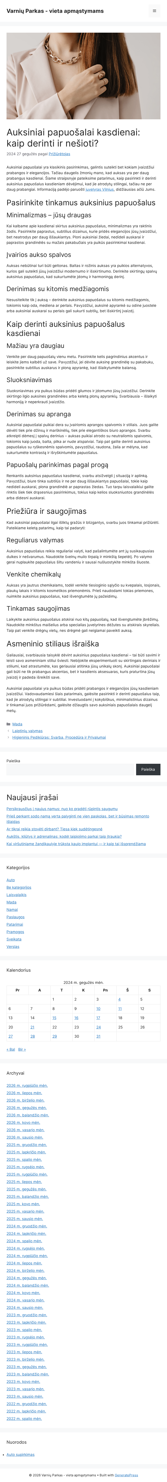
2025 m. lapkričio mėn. (26, 1152)
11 (120, 1009)
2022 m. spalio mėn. (24, 1418)
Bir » (22, 1049)
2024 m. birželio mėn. (26, 1270)
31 (98, 1036)
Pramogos (15, 932)
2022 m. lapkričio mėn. (26, 1411)
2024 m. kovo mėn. (23, 1293)
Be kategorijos (19, 887)
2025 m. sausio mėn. (25, 1219)
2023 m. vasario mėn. (26, 1389)
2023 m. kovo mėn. (23, 1381)
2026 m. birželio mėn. (26, 1100)
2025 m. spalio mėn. (24, 1159)
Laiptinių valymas (27, 731)
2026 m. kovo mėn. (23, 1122)
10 (98, 1009)
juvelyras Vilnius (100, 189)
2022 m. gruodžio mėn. (27, 1404)
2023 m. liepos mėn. (24, 1352)
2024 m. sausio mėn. (25, 1307)
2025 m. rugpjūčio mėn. (27, 1174)
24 (98, 1027)
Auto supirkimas (21, 1454)
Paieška (13, 761)
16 (76, 1018)
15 (54, 1018)
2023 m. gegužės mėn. (27, 1367)
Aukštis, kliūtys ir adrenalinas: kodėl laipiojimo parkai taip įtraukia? (64, 836)
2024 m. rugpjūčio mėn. (27, 1256)
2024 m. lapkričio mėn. (26, 1233)
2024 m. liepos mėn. (24, 1263)
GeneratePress (126, 1475)
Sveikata (14, 939)
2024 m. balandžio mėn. (28, 1285)
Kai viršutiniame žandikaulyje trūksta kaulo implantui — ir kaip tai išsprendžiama (76, 844)
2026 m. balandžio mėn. (28, 1115)
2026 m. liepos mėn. (24, 1093)
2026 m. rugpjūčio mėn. (27, 1085)
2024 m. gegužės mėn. (27, 1278)
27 (10, 1036)
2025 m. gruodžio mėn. (27, 1145)
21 (32, 1027)
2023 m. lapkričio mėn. (26, 1322)
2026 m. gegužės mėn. (27, 1108)
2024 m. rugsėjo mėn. (26, 1248)
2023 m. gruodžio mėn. (27, 1315)
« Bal (11, 1049)
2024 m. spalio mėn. (24, 1241)
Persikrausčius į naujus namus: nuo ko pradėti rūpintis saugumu (62, 809)
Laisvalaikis (17, 895)
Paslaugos (16, 917)
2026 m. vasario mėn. (26, 1130)
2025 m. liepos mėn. (24, 1182)
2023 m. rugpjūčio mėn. (27, 1344)
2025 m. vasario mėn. (25, 1211)
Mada (17, 724)
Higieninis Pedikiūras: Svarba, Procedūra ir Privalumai (59, 737)
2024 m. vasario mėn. (26, 1300)
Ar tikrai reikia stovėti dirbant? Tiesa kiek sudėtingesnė (54, 829)
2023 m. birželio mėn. (26, 1359)
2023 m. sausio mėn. (25, 1396)
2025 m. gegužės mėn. (27, 1189)
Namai (12, 909)
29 (54, 1036)
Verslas (13, 946)
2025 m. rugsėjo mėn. (26, 1167)
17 (98, 1018)
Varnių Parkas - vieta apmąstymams (55, 11)
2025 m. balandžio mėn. (28, 1196)
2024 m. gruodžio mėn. (27, 1226)
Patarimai (15, 924)
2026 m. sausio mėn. (25, 1137)
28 (32, 1036)
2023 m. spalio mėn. (24, 1330)
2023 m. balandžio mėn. (28, 1374)
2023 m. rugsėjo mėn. (26, 1337)
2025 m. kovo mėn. (23, 1204)
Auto (11, 880)
